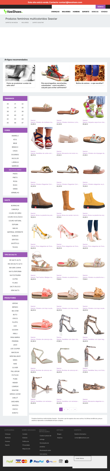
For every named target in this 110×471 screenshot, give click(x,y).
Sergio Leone (15, 394)
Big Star (15, 311)
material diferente (15, 232)
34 (15, 108)
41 (22, 115)
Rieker (15, 383)
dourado (15, 154)
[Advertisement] (55, 42)
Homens (7, 441)
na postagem (15, 275)
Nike (15, 364)
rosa (15, 181)
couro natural (15, 221)
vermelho (15, 192)
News (15, 360)
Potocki (15, 375)
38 (23, 111)
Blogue (59, 434)
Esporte (7, 445)
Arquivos (59, 437)
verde (15, 189)
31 (15, 104)
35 (23, 108)
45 (8, 123)
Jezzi (15, 345)
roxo (15, 185)
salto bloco (15, 286)
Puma (15, 379)
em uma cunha (15, 268)
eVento (15, 413)
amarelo (15, 136)
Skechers (15, 401)
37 (15, 111)
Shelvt (15, 398)
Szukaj (101, 7)
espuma (15, 224)
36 (8, 111)
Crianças (7, 434)
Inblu (15, 333)
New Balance (15, 356)
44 (23, 119)
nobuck (15, 236)
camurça (15, 209)
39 (8, 115)
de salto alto (15, 260)
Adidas (15, 303)
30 (8, 104)
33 (8, 108)
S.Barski (15, 386)
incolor (15, 158)
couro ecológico (15, 217)
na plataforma (15, 271)
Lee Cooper (15, 349)
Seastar (15, 390)
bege (15, 143)
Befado (15, 307)
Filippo (15, 322)
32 (22, 104)
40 (15, 115)
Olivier (15, 367)
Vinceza (15, 405)
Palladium (15, 371)
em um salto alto (15, 264)
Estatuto (24, 437)
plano (15, 283)
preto (15, 177)
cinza (15, 151)
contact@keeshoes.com (70, 2)
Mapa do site (26, 449)
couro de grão (15, 213)
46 (15, 123)
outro (15, 279)
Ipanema (15, 341)
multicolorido (15, 170)
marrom (15, 166)
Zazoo (15, 409)
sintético (15, 243)
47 (22, 123)
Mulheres (8, 437)
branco (15, 147)
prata (15, 174)
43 (15, 119)
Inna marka (15, 337)
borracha (15, 205)
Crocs (15, 318)
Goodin (15, 330)
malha (15, 228)
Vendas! (104, 12)
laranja (15, 162)
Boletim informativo (80, 434)
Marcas (95, 12)
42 (8, 119)
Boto (15, 315)
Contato (24, 434)
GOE (15, 326)
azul (15, 139)
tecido (15, 247)
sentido (15, 239)
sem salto (15, 290)
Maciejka (15, 352)
